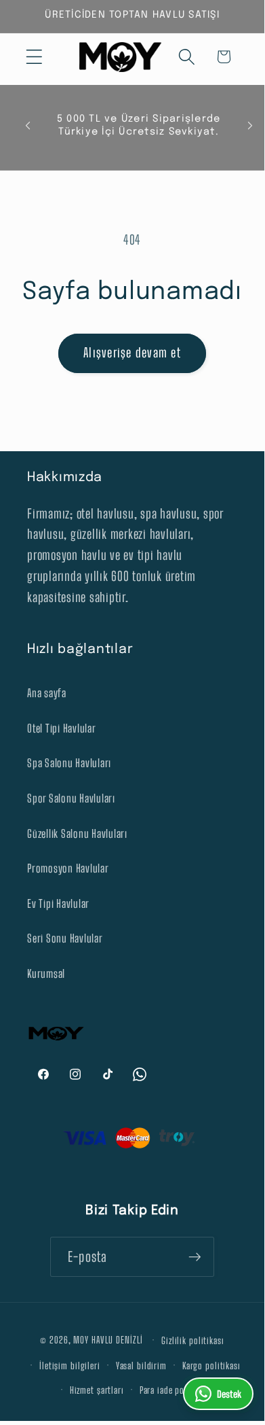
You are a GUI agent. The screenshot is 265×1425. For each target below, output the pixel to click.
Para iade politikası (175, 1390)
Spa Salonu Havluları (69, 762)
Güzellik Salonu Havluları (77, 833)
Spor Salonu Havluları (71, 798)
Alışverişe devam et (132, 352)
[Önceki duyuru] (28, 126)
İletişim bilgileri (69, 1365)
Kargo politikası (211, 1365)
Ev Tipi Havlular (58, 903)
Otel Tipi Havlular (61, 728)
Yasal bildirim (141, 1365)
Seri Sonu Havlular (65, 938)
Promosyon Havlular (68, 868)
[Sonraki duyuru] (250, 126)
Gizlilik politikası (192, 1340)
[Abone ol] (194, 1256)
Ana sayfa (46, 692)
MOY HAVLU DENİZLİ (108, 1339)
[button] (34, 56)
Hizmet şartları (97, 1390)
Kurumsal (46, 973)
